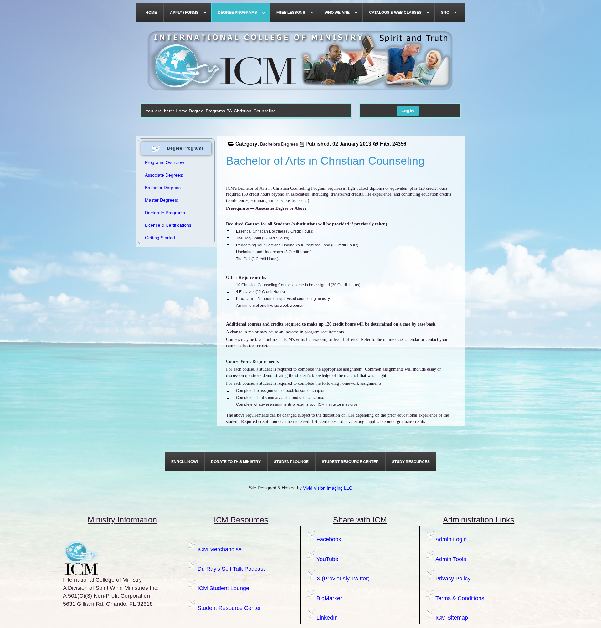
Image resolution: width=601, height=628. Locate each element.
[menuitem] (151, 12)
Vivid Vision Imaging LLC (327, 488)
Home (181, 110)
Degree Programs (207, 110)
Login (407, 110)
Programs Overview (164, 162)
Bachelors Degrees (279, 144)
